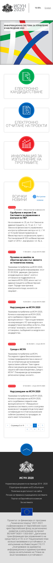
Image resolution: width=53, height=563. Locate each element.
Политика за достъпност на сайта (26, 491)
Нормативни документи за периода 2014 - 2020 (26, 484)
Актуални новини (41, 196)
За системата (26, 502)
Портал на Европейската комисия (26, 499)
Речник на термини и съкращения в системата (26, 495)
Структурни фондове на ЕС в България (26, 487)
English (48, 8)
